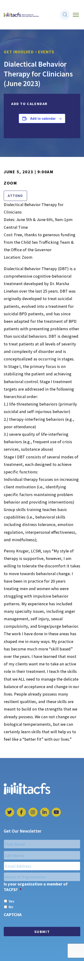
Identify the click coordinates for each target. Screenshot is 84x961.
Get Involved (19, 51)
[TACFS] (21, 15)
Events (46, 51)
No (11, 906)
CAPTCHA (13, 914)
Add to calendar (43, 118)
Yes (11, 901)
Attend (15, 195)
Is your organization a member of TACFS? (36, 886)
